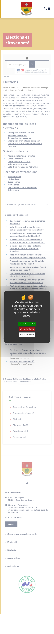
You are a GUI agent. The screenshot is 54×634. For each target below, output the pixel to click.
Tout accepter (28, 323)
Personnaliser (27, 334)
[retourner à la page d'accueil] (26, 9)
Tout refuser (28, 329)
